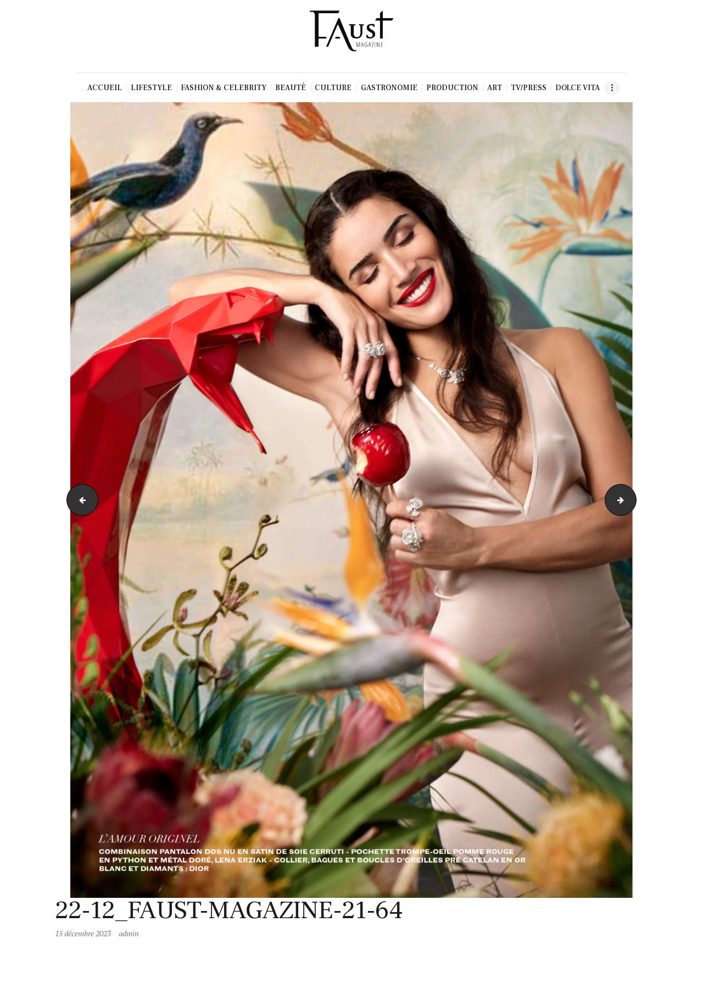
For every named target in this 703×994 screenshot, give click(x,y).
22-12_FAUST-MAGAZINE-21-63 (79, 500)
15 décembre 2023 (83, 933)
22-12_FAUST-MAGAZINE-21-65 (632, 500)
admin (129, 933)
